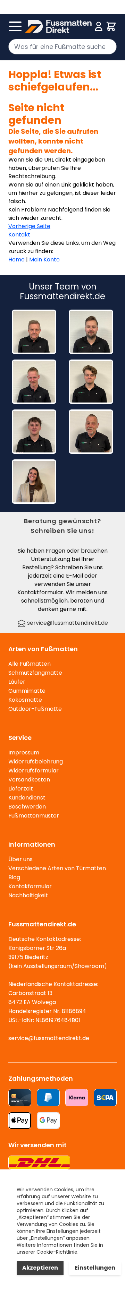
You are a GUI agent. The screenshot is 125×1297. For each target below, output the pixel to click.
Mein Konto (44, 259)
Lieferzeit (20, 789)
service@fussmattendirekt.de (67, 623)
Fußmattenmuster (33, 816)
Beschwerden (27, 807)
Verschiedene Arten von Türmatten (57, 868)
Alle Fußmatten (29, 664)
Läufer (16, 682)
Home (16, 259)
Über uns (20, 859)
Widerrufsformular (33, 771)
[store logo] (58, 26)
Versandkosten (29, 780)
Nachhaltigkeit (28, 895)
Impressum (23, 752)
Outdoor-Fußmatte (35, 709)
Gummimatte (26, 691)
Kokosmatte (25, 700)
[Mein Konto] (98, 26)
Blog (14, 877)
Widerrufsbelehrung (35, 762)
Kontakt (19, 235)
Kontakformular (30, 886)
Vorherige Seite (29, 226)
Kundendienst (26, 798)
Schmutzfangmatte (35, 673)
